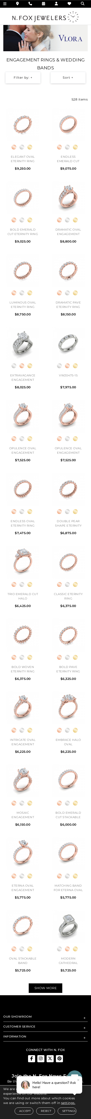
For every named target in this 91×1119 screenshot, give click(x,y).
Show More (45, 988)
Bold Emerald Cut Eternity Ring (23, 232)
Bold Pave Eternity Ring (68, 669)
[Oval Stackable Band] (22, 926)
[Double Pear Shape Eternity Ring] (68, 489)
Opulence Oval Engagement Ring (22, 451)
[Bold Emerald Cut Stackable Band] (68, 780)
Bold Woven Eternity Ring (23, 669)
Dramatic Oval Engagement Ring (68, 232)
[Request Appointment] (43, 4)
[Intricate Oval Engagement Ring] (22, 708)
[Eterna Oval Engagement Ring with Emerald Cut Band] (22, 853)
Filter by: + (23, 78)
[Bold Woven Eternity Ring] (22, 635)
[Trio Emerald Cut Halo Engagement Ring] (22, 562)
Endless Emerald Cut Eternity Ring (68, 159)
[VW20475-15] (68, 343)
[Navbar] (5, 4)
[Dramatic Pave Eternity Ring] (68, 270)
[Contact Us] (17, 4)
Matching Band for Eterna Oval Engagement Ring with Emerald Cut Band (68, 888)
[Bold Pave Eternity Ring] (68, 635)
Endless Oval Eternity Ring (23, 523)
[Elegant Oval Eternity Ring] (22, 124)
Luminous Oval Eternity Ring (22, 305)
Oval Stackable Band (23, 961)
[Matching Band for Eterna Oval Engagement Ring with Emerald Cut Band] (68, 853)
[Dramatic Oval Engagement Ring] (68, 197)
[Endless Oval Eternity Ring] (22, 489)
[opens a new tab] (31, 1058)
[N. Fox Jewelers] (45, 17)
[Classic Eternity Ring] (68, 562)
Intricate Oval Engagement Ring (23, 742)
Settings (69, 1111)
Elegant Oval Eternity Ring (23, 159)
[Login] (56, 4)
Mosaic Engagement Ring (22, 815)
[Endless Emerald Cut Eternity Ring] (68, 124)
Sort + (68, 78)
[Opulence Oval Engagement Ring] (22, 416)
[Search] (83, 4)
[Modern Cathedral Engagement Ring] (68, 926)
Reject (46, 1111)
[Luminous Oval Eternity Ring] (22, 270)
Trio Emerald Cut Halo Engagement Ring (23, 596)
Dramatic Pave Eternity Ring (68, 305)
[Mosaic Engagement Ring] (22, 780)
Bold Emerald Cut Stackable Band (68, 815)
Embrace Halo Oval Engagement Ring (68, 742)
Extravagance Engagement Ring (23, 378)
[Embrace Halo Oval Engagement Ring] (68, 708)
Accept (25, 1111)
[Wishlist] (69, 4)
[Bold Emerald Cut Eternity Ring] (22, 197)
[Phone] (30, 4)
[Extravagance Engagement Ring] (22, 343)
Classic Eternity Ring (68, 596)
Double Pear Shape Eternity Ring (68, 524)
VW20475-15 (68, 375)
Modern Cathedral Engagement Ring (68, 961)
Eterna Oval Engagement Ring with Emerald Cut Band (22, 888)
